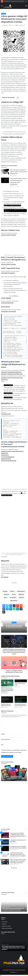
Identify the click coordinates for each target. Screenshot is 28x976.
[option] (14, 625)
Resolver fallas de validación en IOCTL (6, 704)
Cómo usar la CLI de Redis (20, 684)
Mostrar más (14, 867)
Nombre (3, 734)
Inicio (3, 10)
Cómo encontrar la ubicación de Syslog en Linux (14, 626)
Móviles (21, 594)
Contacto (4, 923)
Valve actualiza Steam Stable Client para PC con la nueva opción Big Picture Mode (18, 861)
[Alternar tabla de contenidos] (17, 97)
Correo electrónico (5, 739)
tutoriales (13, 597)
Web (2, 744)
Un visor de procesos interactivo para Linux (20, 704)
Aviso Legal (4, 921)
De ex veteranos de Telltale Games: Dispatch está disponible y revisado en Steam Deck (13, 777)
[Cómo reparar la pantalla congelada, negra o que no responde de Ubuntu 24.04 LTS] (5, 835)
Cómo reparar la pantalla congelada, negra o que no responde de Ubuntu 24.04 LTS (18, 834)
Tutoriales (7, 10)
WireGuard (14, 600)
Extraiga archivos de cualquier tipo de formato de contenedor (18, 847)
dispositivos (21, 591)
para (6, 597)
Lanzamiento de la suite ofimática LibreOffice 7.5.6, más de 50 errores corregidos (18, 854)
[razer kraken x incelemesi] (14, 975)
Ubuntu (22, 597)
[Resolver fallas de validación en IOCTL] (7, 699)
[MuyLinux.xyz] (8, 6)
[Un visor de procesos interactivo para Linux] (21, 699)
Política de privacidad (7, 928)
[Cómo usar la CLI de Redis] (21, 680)
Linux (14, 594)
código (5, 591)
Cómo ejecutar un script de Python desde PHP (12, 909)
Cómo (12, 591)
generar (7, 594)
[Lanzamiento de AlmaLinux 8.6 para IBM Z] (5, 842)
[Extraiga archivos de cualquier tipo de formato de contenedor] (5, 848)
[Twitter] (7, 605)
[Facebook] (3, 605)
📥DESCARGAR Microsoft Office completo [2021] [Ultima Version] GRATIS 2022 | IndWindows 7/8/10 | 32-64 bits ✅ (14, 947)
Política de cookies (6, 926)
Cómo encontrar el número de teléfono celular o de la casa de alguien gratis (18, 171)
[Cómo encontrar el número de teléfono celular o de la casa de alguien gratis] (5, 171)
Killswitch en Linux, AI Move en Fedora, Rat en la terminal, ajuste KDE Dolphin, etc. (7, 690)
